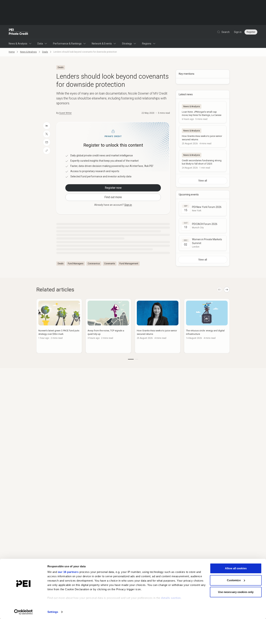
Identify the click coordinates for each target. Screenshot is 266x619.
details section (171, 597)
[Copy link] (46, 150)
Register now (113, 187)
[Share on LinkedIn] (46, 125)
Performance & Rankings (67, 43)
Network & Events (102, 43)
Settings (52, 611)
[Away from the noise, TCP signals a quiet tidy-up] (108, 326)
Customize (234, 580)
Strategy (127, 43)
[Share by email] (46, 142)
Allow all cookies (236, 568)
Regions (146, 43)
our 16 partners (68, 571)
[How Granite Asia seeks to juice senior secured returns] (202, 136)
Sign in (238, 32)
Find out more (113, 197)
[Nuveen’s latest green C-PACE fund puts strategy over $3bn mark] (59, 326)
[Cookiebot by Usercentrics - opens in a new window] (23, 612)
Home (12, 52)
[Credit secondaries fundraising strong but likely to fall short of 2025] (202, 161)
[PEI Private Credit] (18, 32)
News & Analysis (18, 43)
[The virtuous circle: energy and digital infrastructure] (206, 326)
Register (251, 32)
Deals (45, 52)
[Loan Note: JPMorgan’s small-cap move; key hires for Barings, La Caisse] (202, 112)
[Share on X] (46, 134)
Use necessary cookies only (236, 592)
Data (40, 43)
